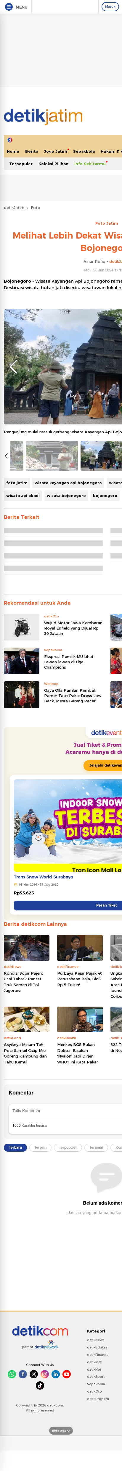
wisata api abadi (23, 495)
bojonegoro (105, 495)
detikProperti (98, 1399)
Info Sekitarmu (90, 163)
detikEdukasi (97, 1347)
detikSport (96, 1377)
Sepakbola (84, 151)
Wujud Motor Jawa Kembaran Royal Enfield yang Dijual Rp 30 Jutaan (73, 628)
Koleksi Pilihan (53, 163)
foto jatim (17, 482)
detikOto (94, 1391)
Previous (13, 366)
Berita (31, 151)
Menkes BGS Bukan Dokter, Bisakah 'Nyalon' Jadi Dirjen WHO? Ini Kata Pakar (77, 1053)
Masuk (110, 6)
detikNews (96, 1340)
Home (13, 151)
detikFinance (97, 1355)
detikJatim (14, 207)
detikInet (94, 1362)
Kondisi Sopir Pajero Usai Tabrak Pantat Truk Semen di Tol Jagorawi (24, 982)
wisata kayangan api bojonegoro (68, 482)
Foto (35, 207)
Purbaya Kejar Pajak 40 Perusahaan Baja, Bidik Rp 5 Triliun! (79, 979)
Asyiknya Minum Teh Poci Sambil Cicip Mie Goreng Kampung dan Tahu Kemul (25, 1053)
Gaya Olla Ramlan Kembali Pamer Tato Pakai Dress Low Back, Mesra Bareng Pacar (73, 695)
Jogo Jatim (55, 151)
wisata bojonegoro (66, 495)
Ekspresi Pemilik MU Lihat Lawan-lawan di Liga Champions (69, 661)
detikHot (94, 1369)
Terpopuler (21, 163)
